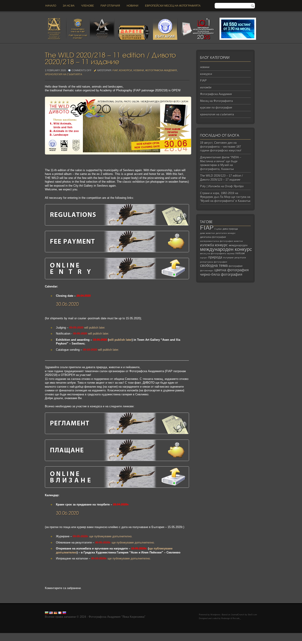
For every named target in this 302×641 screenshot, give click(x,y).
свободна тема (214, 265)
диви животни (207, 233)
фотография (236, 266)
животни (238, 241)
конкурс (221, 245)
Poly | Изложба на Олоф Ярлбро (222, 186)
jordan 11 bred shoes (217, 635)
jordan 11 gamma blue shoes (18, 635)
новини (132, 5)
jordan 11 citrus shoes (154, 635)
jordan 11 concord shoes (89, 635)
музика (231, 253)
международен (238, 245)
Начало (50, 5)
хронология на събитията (63, 74)
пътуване (228, 257)
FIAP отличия (110, 5)
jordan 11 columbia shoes (122, 635)
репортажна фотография (213, 262)
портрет (203, 258)
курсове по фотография (216, 107)
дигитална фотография (213, 237)
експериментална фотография (216, 241)
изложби (205, 87)
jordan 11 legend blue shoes (55, 635)
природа (215, 257)
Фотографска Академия (161, 70)
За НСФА (69, 5)
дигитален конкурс (226, 233)
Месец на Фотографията (216, 101)
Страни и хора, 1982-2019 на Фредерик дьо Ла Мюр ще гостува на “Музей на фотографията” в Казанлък (225, 197)
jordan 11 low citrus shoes (48, 639)
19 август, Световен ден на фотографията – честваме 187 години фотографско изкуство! (220, 146)
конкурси (125, 70)
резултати (240, 257)
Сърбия (218, 229)
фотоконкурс (207, 270)
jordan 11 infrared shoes (279, 635)
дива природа (230, 229)
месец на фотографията (213, 253)
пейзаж (240, 253)
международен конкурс (226, 249)
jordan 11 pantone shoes (15, 639)
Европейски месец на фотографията (173, 5)
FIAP (115, 70)
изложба (207, 245)
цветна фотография (231, 270)
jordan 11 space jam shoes (185, 635)
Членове (87, 5)
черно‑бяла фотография (221, 274)
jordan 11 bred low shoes (247, 635)
